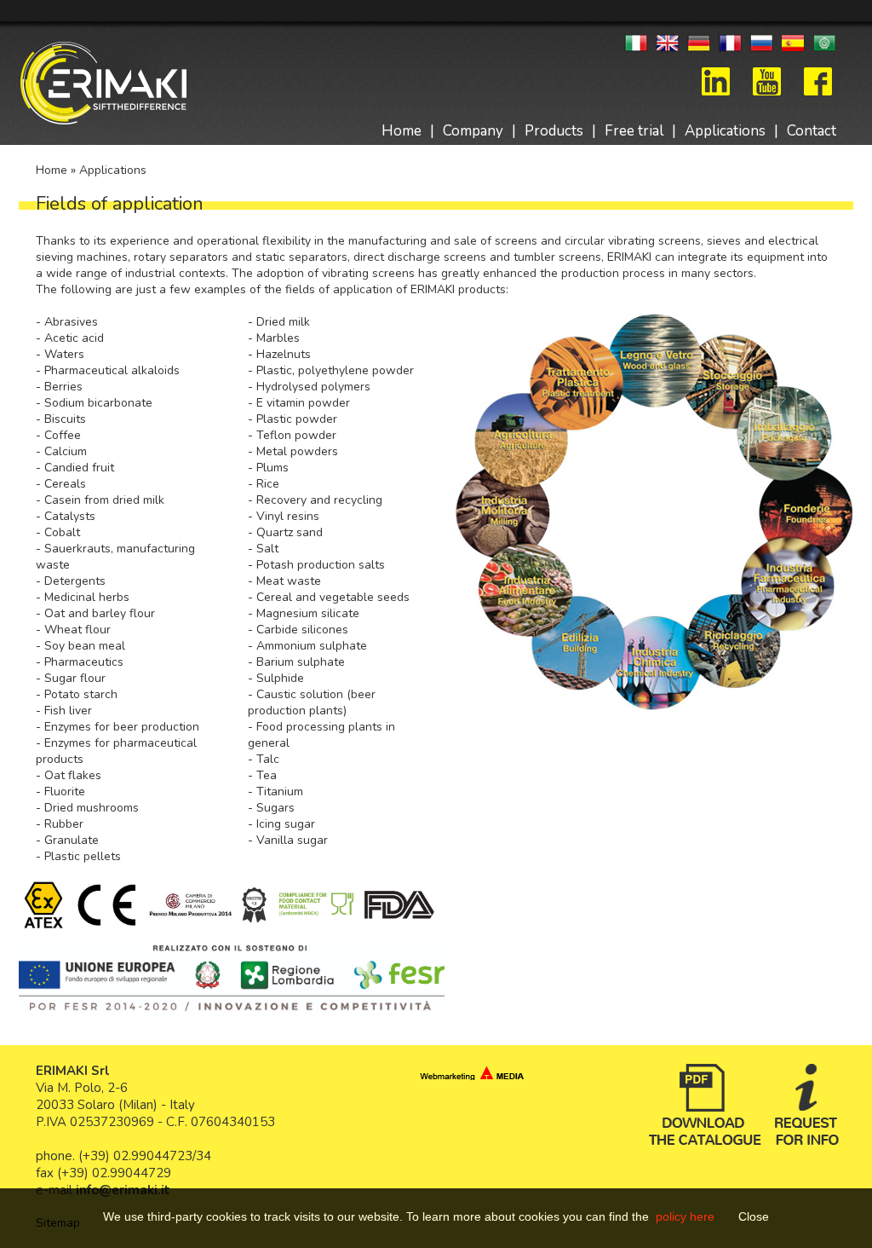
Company (473, 131)
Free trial (634, 131)
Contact (811, 131)
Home (402, 131)
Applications (725, 131)
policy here (687, 1216)
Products (554, 131)
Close (753, 1216)
